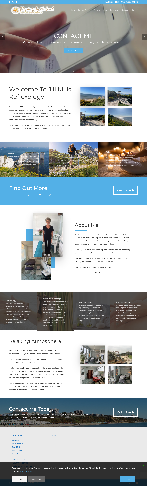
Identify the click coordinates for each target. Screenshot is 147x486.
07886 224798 (132, 2)
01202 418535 (114, 2)
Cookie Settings (36, 479)
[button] (125, 190)
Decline (19, 479)
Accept (127, 479)
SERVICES (63, 53)
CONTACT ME (82, 53)
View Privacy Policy (26, 471)
